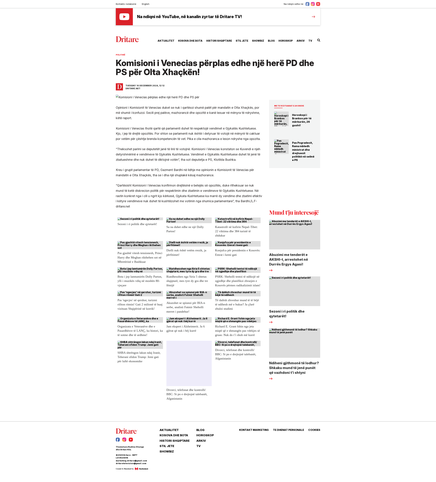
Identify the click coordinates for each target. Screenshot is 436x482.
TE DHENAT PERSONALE (288, 429)
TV (310, 40)
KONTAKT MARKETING (254, 429)
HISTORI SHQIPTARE (219, 40)
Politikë (120, 55)
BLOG (271, 40)
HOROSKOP (285, 40)
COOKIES (314, 429)
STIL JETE (242, 40)
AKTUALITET (166, 40)
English (145, 4)
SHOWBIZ (258, 40)
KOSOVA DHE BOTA (190, 40)
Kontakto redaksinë (126, 4)
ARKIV (301, 40)
